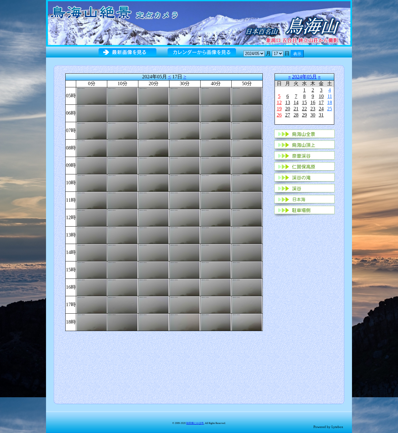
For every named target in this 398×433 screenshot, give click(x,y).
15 (304, 102)
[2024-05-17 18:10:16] (122, 321)
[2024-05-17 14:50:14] (247, 252)
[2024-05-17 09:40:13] (216, 165)
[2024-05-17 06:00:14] (92, 112)
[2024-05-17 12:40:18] (216, 217)
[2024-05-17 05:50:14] (247, 95)
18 (329, 102)
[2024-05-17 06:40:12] (216, 112)
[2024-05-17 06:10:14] (122, 112)
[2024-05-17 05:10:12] (122, 95)
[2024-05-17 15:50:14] (247, 269)
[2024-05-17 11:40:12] (216, 199)
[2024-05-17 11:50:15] (247, 199)
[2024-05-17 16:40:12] (216, 286)
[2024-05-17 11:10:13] (122, 199)
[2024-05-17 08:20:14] (154, 147)
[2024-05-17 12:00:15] (92, 217)
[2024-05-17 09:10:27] (122, 165)
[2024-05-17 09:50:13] (247, 165)
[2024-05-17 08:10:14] (122, 147)
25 (329, 108)
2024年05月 (304, 76)
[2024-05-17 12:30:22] (185, 217)
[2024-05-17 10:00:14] (92, 182)
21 (296, 108)
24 (321, 108)
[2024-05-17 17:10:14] (122, 304)
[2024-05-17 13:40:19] (216, 234)
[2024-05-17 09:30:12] (185, 165)
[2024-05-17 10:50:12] (247, 182)
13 (287, 102)
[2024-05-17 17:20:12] (154, 304)
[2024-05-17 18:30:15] (185, 321)
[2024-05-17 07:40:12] (216, 130)
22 (304, 108)
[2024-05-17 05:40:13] (216, 95)
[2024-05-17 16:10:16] (122, 286)
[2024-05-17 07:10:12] (122, 130)
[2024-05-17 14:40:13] (216, 252)
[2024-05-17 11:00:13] (92, 199)
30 (312, 114)
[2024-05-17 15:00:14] (92, 269)
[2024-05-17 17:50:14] (247, 304)
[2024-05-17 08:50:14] (247, 147)
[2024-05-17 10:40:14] (216, 182)
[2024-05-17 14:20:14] (154, 252)
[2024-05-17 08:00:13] (92, 147)
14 (296, 102)
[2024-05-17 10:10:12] (122, 182)
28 (296, 114)
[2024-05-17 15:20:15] (154, 269)
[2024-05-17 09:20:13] (154, 165)
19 (279, 108)
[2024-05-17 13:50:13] (247, 234)
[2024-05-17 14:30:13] (185, 252)
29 (304, 114)
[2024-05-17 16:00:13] (92, 286)
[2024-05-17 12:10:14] (122, 217)
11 (329, 96)
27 (287, 114)
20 (287, 108)
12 (279, 102)
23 (312, 108)
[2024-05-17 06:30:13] (185, 112)
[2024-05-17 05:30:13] (185, 95)
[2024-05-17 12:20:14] (154, 217)
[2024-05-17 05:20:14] (154, 95)
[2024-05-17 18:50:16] (247, 321)
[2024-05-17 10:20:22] (154, 182)
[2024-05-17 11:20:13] (154, 199)
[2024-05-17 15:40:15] (216, 269)
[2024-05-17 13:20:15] (154, 234)
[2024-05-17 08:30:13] (185, 147)
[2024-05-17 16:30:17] (185, 286)
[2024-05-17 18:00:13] (92, 321)
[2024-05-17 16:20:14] (154, 286)
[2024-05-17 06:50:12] (247, 112)
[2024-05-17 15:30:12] (185, 269)
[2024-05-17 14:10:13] (122, 252)
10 (321, 96)
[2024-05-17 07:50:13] (247, 130)
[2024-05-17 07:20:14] (154, 130)
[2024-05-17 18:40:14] (216, 321)
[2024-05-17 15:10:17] (122, 269)
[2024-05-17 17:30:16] (185, 304)
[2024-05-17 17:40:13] (216, 304)
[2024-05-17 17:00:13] (92, 304)
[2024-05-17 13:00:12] (92, 234)
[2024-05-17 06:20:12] (154, 112)
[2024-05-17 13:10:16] (122, 234)
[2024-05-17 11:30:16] (185, 199)
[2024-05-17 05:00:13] (92, 95)
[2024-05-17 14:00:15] (92, 252)
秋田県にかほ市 (195, 423)
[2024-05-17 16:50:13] (247, 286)
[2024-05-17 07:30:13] (185, 130)
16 (312, 102)
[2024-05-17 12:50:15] (247, 217)
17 (321, 102)
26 (279, 114)
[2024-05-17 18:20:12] (154, 321)
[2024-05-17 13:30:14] (185, 234)
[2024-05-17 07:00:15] (92, 130)
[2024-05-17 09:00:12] (92, 165)
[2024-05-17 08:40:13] (216, 147)
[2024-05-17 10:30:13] (185, 182)
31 (321, 114)
